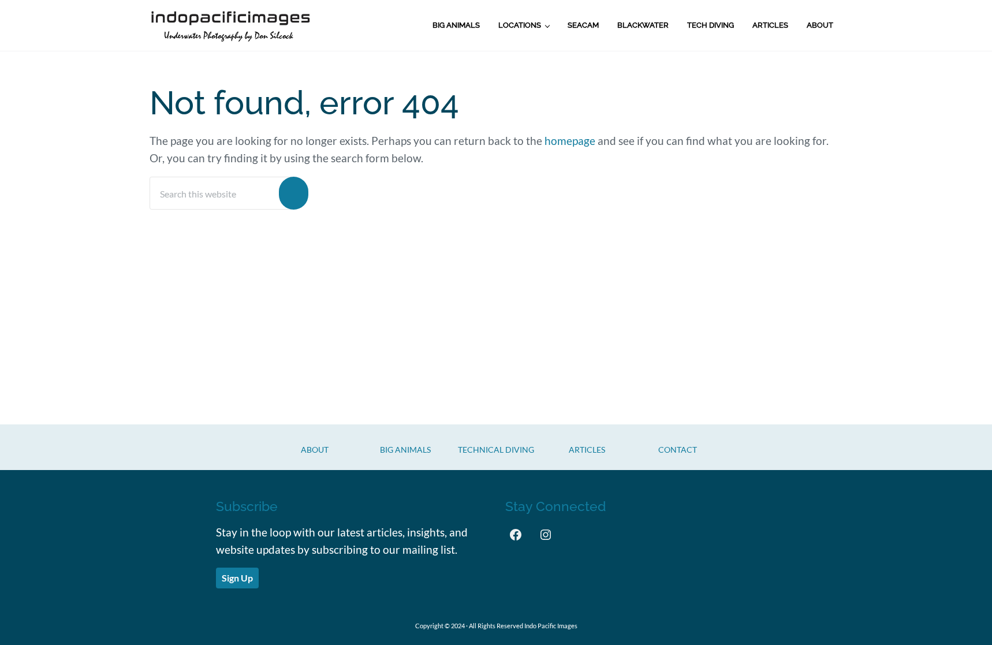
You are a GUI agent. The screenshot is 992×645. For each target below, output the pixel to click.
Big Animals (405, 449)
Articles (587, 449)
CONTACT (677, 449)
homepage (570, 141)
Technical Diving (496, 449)
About (315, 449)
